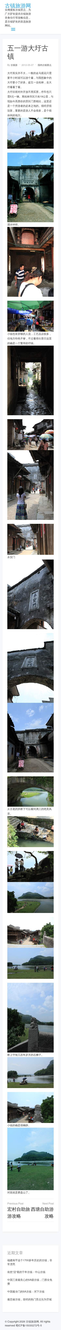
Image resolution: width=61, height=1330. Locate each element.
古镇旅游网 (18, 5)
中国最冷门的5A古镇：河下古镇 (25, 1291)
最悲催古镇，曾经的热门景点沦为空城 (29, 1299)
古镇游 (14, 65)
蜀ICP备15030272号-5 (29, 1325)
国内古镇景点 (44, 65)
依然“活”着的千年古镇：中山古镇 (26, 1272)
